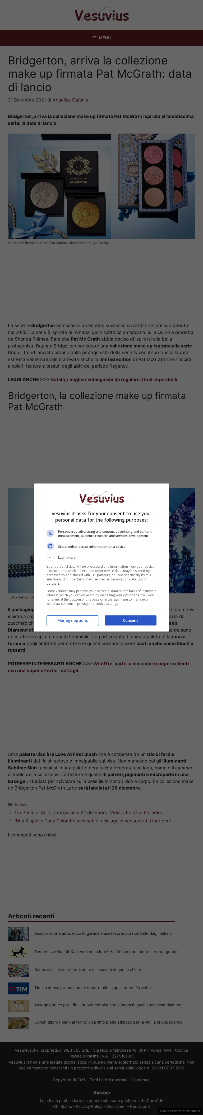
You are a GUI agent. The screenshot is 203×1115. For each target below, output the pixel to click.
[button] (101, 557)
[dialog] (101, 557)
